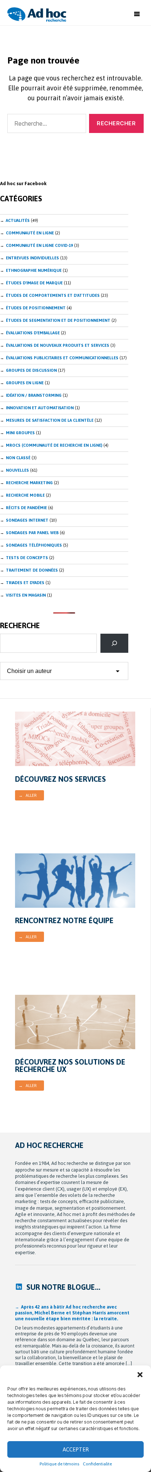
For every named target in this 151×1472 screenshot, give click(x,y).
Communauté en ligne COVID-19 (39, 245)
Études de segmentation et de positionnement (58, 320)
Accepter (76, 1449)
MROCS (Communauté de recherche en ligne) (54, 445)
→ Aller (28, 795)
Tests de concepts (27, 557)
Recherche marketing (29, 483)
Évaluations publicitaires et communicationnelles (62, 358)
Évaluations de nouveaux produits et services (57, 345)
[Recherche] (114, 643)
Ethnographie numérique (34, 270)
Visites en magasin (26, 595)
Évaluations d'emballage (33, 333)
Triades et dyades (25, 582)
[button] (140, 1374)
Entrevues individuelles (32, 258)
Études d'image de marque (34, 283)
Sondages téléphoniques (34, 545)
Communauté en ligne (30, 233)
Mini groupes (20, 433)
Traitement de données (32, 570)
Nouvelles (17, 470)
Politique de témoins (59, 1463)
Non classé (18, 458)
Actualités (18, 220)
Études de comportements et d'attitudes (53, 295)
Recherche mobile (25, 495)
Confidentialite (97, 1463)
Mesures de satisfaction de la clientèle (49, 420)
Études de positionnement (36, 308)
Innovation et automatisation (40, 408)
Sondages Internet (27, 520)
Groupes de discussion (31, 370)
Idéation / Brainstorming (34, 395)
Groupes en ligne (25, 383)
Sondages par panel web (32, 532)
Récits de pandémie (26, 507)
